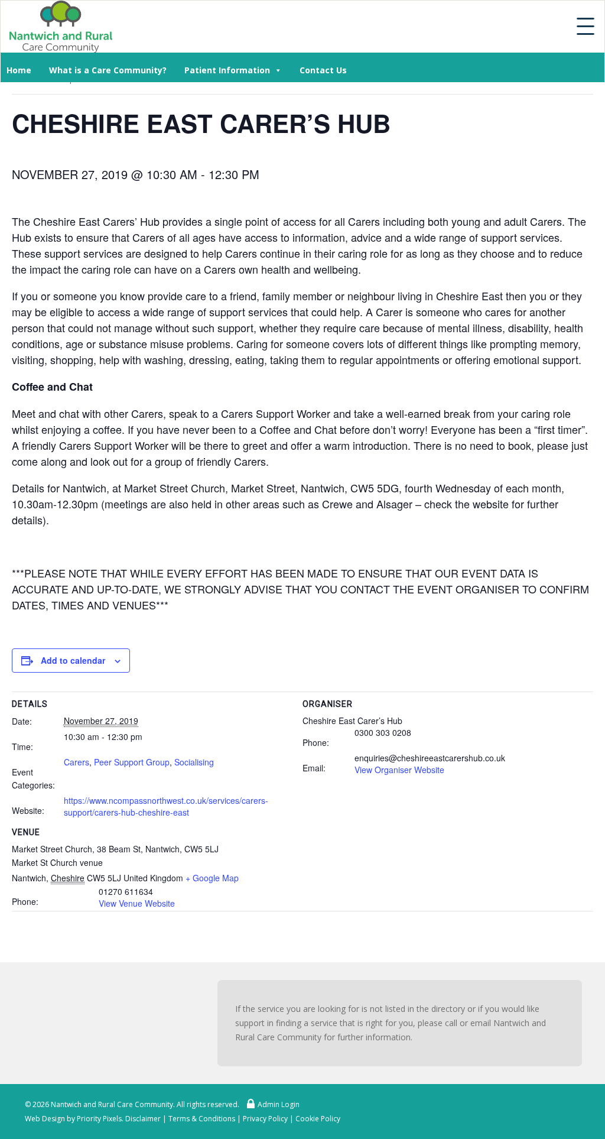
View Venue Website (137, 903)
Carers (76, 762)
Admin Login (279, 1104)
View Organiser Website (399, 769)
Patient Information (227, 70)
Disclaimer (143, 1119)
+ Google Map (212, 878)
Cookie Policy (317, 1119)
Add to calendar (73, 660)
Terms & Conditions (201, 1119)
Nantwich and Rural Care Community (112, 1104)
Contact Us (323, 70)
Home (18, 70)
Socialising (194, 762)
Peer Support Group (132, 762)
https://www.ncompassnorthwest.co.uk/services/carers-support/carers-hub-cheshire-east (166, 806)
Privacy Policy (265, 1119)
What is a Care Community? (108, 70)
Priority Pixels (99, 1119)
